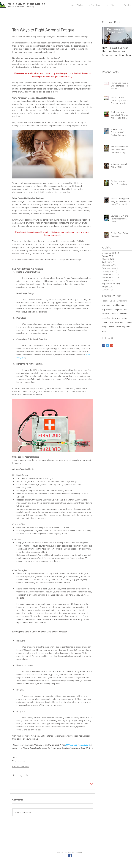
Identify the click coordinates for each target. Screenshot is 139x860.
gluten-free (114, 322)
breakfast (106, 318)
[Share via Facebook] (13, 775)
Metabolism (122, 301)
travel (118, 326)
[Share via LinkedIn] (27, 775)
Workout (114, 314)
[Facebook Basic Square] (103, 345)
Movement (106, 305)
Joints (112, 301)
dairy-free (116, 318)
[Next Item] (127, 35)
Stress (124, 305)
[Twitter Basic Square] (107, 345)
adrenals (22, 761)
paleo (129, 322)
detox (124, 318)
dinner (105, 322)
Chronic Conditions (20, 766)
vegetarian (127, 326)
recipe (105, 326)
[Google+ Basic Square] (111, 345)
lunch (122, 322)
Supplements (107, 309)
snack (111, 326)
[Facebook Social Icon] (70, 855)
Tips (14, 761)
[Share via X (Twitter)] (20, 775)
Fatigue (105, 301)
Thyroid (118, 309)
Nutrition (116, 305)
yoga (104, 331)
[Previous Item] (106, 35)
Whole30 (105, 314)
